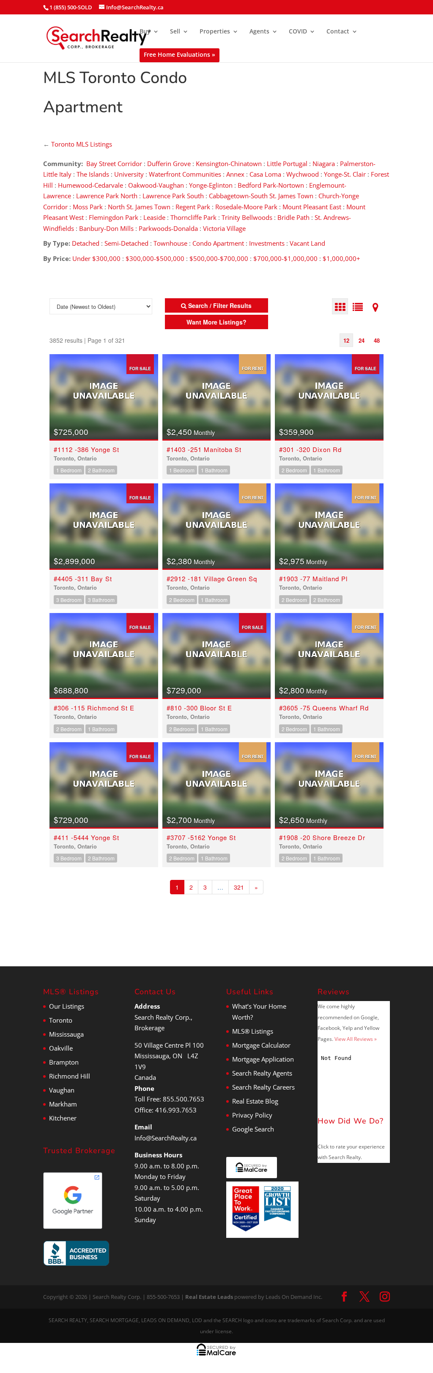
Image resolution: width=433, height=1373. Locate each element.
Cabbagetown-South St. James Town (261, 195)
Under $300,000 (96, 258)
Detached (85, 243)
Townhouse (170, 243)
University (129, 174)
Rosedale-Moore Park (246, 206)
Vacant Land (307, 243)
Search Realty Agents (262, 1073)
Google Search (253, 1129)
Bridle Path (293, 217)
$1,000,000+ (341, 258)
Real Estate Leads (209, 1297)
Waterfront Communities (185, 174)
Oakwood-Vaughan (156, 185)
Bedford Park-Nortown (271, 185)
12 (346, 340)
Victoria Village (224, 228)
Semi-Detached (127, 243)
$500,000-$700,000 (218, 258)
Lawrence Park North (106, 195)
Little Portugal (287, 163)
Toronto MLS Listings (81, 144)
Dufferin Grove (169, 163)
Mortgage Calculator (261, 1045)
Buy (145, 31)
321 (239, 887)
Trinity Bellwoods (247, 217)
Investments (267, 243)
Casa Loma (265, 174)
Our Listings (66, 1006)
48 (377, 340)
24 (361, 340)
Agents (259, 31)
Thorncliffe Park (193, 217)
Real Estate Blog (255, 1101)
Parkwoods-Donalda (168, 228)
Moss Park (88, 206)
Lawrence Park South (173, 195)
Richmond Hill (69, 1076)
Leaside (154, 217)
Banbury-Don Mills (106, 228)
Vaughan (61, 1090)
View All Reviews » (355, 1039)
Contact (337, 31)
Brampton (64, 1062)
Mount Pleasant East (311, 206)
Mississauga (66, 1034)
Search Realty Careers (263, 1087)
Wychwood (302, 174)
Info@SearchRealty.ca (165, 1138)
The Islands (93, 174)
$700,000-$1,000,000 (285, 258)
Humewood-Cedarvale (90, 185)
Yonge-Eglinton (211, 185)
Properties (215, 31)
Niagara (323, 163)
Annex (235, 174)
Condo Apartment (218, 243)
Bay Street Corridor (114, 163)
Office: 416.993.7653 (165, 1110)
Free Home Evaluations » (179, 54)
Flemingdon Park (113, 217)
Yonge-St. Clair (345, 174)
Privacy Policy (252, 1115)
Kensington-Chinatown (229, 163)
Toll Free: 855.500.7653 (169, 1099)
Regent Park (192, 206)
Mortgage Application (263, 1059)
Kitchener (63, 1118)
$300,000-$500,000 (155, 258)
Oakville (61, 1048)
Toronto (60, 1020)
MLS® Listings (252, 1031)
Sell (175, 31)
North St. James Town (139, 206)
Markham (63, 1104)
